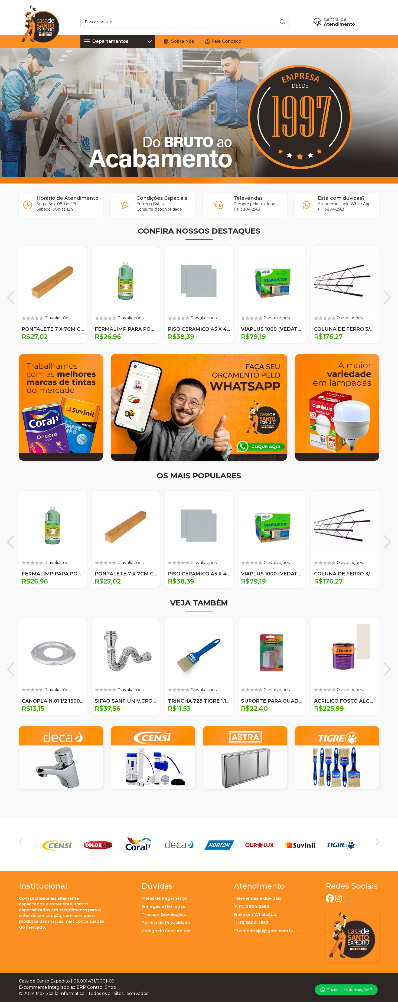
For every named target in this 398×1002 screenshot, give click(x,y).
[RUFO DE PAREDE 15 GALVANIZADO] (272, 652)
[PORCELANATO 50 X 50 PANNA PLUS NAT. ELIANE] (272, 280)
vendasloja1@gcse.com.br (266, 930)
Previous (10, 297)
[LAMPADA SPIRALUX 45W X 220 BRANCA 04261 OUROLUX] (126, 280)
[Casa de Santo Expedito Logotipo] (40, 24)
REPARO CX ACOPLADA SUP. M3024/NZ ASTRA (345, 701)
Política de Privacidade (166, 922)
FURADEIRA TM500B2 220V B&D (199, 701)
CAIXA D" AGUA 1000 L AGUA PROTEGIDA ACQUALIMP (53, 329)
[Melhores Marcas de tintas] (61, 407)
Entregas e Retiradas (163, 906)
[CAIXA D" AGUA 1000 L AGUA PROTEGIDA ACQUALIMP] (53, 280)
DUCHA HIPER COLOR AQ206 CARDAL (199, 329)
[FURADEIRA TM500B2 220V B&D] (199, 652)
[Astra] (57, 844)
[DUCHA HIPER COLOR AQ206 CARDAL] (199, 280)
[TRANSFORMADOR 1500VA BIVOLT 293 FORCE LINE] (53, 652)
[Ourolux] (300, 844)
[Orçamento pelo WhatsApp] (199, 407)
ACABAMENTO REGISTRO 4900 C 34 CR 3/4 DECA (126, 701)
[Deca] (219, 844)
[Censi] (97, 844)
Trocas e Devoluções (164, 914)
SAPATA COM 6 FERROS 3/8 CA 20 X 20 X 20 (345, 329)
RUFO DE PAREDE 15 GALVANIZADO (272, 701)
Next (387, 297)
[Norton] (259, 844)
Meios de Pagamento (164, 898)
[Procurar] (283, 22)
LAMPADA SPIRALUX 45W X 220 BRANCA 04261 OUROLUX (126, 329)
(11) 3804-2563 (247, 209)
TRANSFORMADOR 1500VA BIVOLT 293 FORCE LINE (53, 701)
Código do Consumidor (166, 930)
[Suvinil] (341, 844)
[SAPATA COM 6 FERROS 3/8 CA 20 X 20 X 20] (345, 280)
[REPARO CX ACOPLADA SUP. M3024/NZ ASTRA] (345, 652)
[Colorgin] (138, 844)
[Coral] (178, 844)
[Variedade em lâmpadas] (337, 407)
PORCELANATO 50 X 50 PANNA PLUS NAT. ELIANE (272, 329)
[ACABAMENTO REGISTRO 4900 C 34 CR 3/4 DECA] (126, 652)
